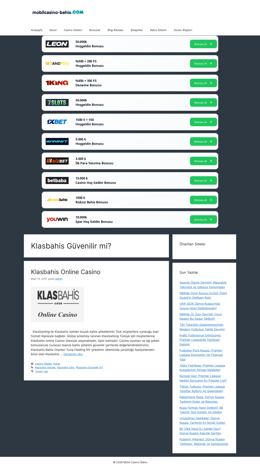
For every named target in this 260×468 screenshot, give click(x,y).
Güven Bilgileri (183, 30)
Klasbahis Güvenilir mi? (89, 367)
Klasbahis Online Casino (66, 271)
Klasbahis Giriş (65, 367)
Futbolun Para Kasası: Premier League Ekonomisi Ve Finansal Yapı (201, 355)
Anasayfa (36, 30)
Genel (53, 30)
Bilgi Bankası (115, 30)
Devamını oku (73, 354)
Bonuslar (94, 30)
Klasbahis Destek (45, 367)
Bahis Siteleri (158, 30)
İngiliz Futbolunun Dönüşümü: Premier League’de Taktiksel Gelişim (200, 340)
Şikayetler (137, 30)
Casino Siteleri (73, 30)
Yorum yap (41, 371)
